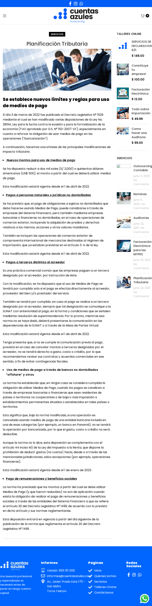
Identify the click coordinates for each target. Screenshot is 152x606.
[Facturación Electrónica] (123, 94)
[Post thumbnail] (124, 175)
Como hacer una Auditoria (139, 133)
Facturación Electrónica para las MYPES (142, 248)
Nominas (140, 194)
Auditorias (141, 218)
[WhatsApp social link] (81, 3)
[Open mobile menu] (4, 15)
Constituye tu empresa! (140, 70)
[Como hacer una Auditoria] (123, 136)
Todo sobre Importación (141, 111)
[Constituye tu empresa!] (123, 73)
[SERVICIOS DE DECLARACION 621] (123, 49)
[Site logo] (76, 15)
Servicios (57, 34)
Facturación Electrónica (141, 92)
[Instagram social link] (75, 3)
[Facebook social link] (70, 3)
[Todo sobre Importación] (123, 114)
